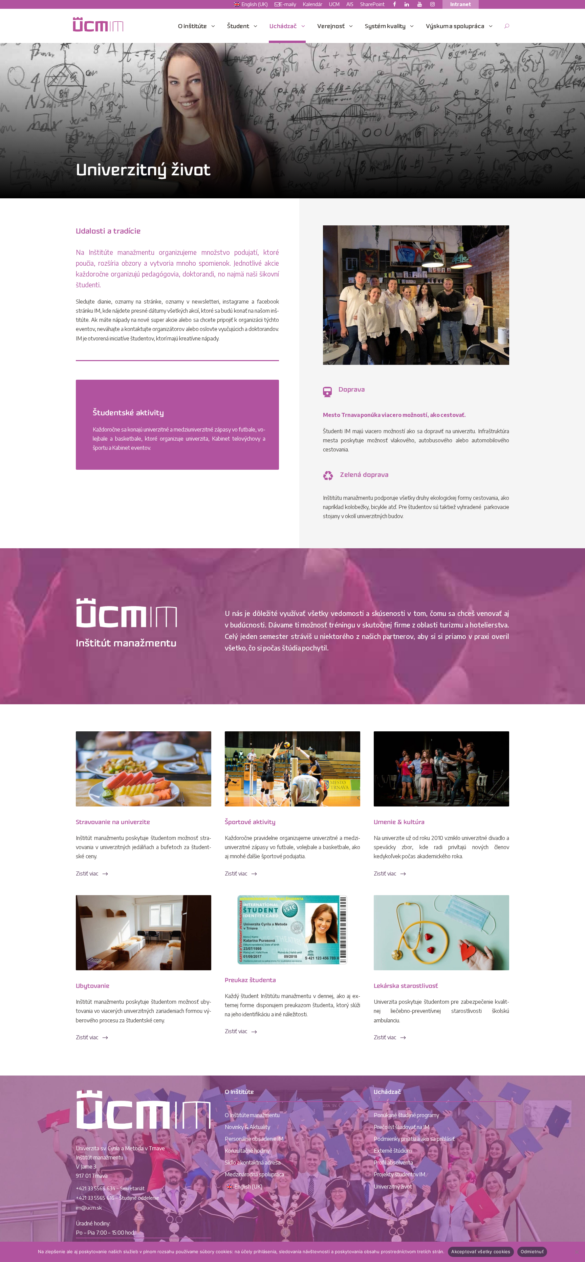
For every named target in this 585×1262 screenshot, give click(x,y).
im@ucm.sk (89, 1207)
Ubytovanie (92, 986)
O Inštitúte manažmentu (252, 1115)
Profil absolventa (393, 1162)
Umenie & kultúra (399, 822)
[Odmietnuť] (576, 1251)
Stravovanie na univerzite (113, 822)
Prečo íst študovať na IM (401, 1127)
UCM (334, 4)
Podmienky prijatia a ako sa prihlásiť (414, 1138)
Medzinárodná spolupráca (254, 1174)
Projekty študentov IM (399, 1174)
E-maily (288, 4)
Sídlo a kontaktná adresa (253, 1162)
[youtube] (419, 4)
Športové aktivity (250, 822)
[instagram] (432, 4)
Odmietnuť (532, 1251)
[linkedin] (407, 4)
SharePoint (372, 4)
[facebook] (394, 4)
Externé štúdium (393, 1150)
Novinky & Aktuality (247, 1127)
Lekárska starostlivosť (406, 986)
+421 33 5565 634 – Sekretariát (110, 1188)
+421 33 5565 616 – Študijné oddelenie (117, 1198)
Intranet (460, 4)
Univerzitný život (393, 1186)
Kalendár (312, 4)
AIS (349, 4)
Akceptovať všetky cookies (480, 1251)
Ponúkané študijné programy (406, 1115)
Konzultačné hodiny (247, 1150)
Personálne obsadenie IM (254, 1138)
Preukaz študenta (250, 980)
